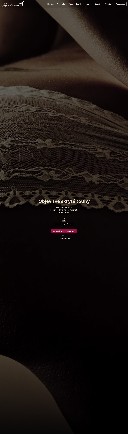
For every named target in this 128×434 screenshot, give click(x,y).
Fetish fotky (55, 210)
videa (66, 210)
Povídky (79, 4)
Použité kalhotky (64, 207)
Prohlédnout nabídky (63, 231)
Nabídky (50, 4)
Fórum (88, 4)
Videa (71, 4)
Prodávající (61, 4)
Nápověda (97, 4)
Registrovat (120, 4)
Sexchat (73, 210)
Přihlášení (108, 4)
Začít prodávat (64, 238)
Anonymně (64, 212)
